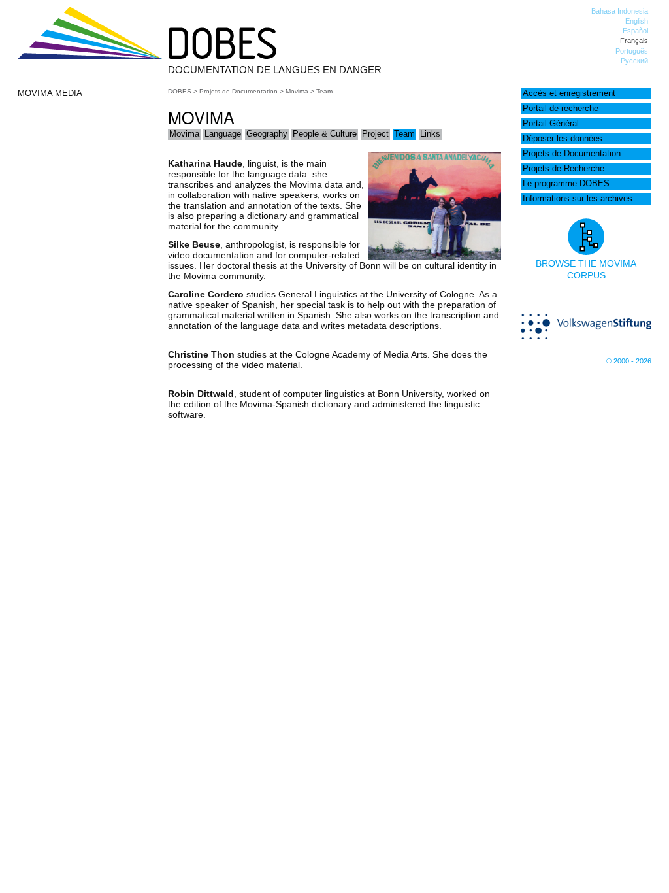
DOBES (179, 91)
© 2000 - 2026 (628, 361)
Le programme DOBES (566, 183)
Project (375, 134)
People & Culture (325, 134)
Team (404, 134)
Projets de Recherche (563, 168)
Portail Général (551, 123)
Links (430, 134)
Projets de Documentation (572, 153)
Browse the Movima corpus (586, 269)
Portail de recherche (560, 108)
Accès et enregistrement (569, 93)
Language (222, 134)
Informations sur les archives (577, 198)
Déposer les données (562, 138)
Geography (266, 134)
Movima (297, 91)
